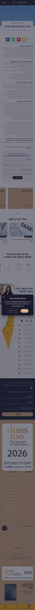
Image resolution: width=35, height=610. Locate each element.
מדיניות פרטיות (13, 311)
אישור (24, 311)
